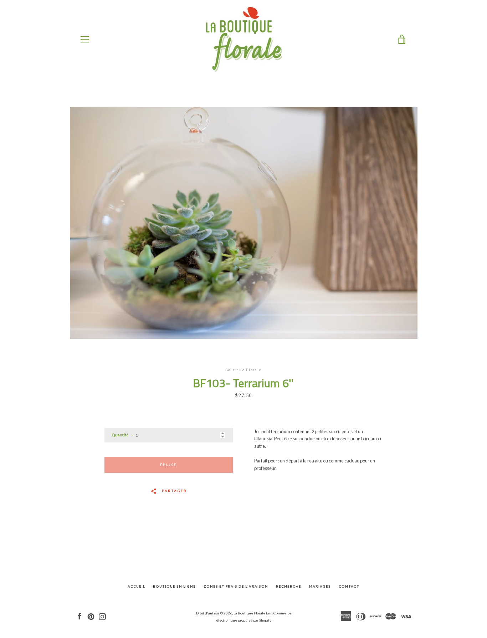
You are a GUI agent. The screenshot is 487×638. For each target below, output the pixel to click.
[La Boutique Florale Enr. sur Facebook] (79, 616)
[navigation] (85, 39)
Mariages (320, 586)
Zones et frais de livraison (236, 586)
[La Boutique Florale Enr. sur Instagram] (102, 616)
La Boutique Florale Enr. (253, 613)
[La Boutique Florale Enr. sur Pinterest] (90, 616)
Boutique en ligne (174, 586)
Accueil (136, 586)
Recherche (288, 586)
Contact (349, 586)
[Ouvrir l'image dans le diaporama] (243, 223)
